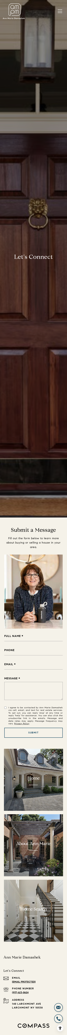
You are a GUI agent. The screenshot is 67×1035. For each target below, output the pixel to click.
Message (11, 678)
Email (8, 664)
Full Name (12, 636)
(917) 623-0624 (20, 992)
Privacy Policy (21, 723)
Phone (9, 650)
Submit (33, 732)
